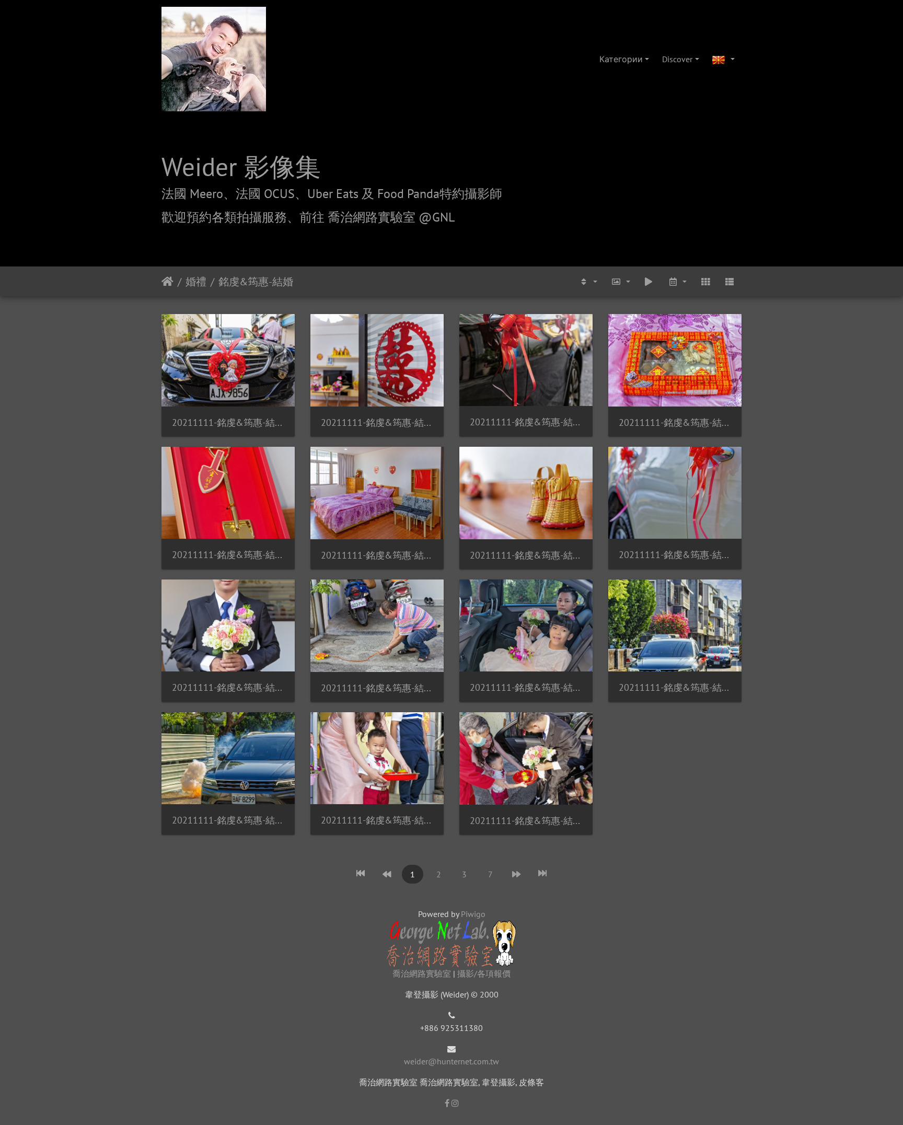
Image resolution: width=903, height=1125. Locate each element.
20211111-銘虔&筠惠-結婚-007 (228, 554)
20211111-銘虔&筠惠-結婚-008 (377, 555)
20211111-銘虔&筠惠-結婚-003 (377, 422)
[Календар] (677, 281)
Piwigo (473, 914)
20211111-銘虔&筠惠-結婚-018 (228, 820)
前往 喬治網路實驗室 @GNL (377, 217)
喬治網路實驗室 (421, 973)
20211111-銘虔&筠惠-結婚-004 (526, 421)
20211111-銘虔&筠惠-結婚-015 (377, 687)
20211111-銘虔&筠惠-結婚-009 (526, 555)
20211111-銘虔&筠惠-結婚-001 (228, 422)
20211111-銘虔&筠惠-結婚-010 (675, 554)
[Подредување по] (588, 281)
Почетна (167, 281)
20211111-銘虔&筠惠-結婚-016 (526, 687)
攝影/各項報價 (484, 973)
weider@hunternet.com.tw (451, 1061)
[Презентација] (648, 281)
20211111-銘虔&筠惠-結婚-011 (228, 687)
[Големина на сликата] (620, 281)
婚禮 (196, 281)
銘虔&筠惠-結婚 (255, 281)
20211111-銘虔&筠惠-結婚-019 (377, 820)
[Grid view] (705, 281)
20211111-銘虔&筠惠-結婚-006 (675, 422)
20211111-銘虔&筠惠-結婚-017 (675, 687)
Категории (621, 59)
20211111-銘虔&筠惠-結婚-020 (526, 820)
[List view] (729, 281)
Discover (677, 59)
